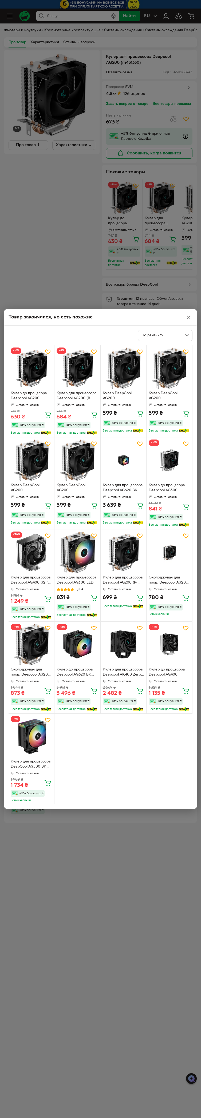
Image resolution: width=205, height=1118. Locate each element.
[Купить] (48, 414)
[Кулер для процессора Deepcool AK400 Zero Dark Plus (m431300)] (123, 644)
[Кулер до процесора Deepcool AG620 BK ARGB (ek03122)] (77, 644)
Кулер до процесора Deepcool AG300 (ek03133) (167, 488)
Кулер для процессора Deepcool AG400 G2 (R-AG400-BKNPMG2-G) (31, 580)
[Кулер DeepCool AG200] (123, 368)
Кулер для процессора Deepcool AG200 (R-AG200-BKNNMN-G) (76, 396)
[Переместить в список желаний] (48, 352)
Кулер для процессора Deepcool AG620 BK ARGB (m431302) (123, 488)
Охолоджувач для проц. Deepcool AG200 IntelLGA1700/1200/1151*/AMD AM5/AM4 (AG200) (31, 672)
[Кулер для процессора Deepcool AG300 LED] (77, 552)
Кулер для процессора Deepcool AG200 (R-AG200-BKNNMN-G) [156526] (123, 580)
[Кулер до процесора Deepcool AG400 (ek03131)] (169, 644)
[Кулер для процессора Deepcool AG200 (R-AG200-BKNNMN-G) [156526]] (123, 552)
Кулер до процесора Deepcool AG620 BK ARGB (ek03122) (75, 672)
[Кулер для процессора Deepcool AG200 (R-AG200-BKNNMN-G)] (77, 368)
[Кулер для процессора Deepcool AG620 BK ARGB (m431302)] (123, 460)
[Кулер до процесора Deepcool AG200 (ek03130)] (31, 368)
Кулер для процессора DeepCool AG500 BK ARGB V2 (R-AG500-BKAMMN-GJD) (30, 764)
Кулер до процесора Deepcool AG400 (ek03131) (167, 672)
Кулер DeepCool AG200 (117, 396)
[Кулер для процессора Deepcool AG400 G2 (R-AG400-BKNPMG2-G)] (31, 552)
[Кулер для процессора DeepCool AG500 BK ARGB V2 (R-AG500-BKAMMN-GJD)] (31, 736)
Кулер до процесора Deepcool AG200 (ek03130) (29, 396)
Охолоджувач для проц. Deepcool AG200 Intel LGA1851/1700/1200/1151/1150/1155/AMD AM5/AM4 (169, 580)
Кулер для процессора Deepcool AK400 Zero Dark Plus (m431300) (123, 672)
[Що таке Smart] (46, 433)
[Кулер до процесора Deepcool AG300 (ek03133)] (169, 460)
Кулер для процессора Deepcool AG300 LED (76, 580)
